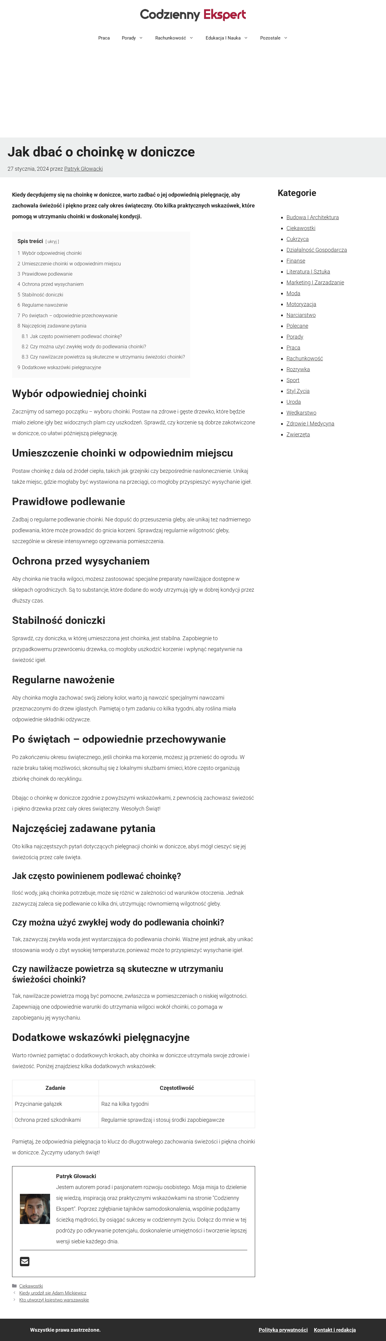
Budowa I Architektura (312, 217)
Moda (293, 293)
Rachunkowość (170, 38)
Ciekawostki (31, 1286)
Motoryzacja (301, 304)
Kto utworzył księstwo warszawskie (54, 1300)
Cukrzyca (297, 239)
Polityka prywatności (283, 1330)
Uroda (293, 402)
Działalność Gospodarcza (316, 250)
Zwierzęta (298, 434)
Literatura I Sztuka (308, 271)
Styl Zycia (298, 391)
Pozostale (270, 38)
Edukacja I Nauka (223, 38)
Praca (104, 38)
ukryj (52, 241)
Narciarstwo (301, 315)
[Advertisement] (193, 92)
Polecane (297, 326)
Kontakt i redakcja (335, 1330)
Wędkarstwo (301, 413)
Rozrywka (298, 369)
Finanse (295, 261)
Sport (292, 380)
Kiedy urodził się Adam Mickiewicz (52, 1293)
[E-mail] (25, 1263)
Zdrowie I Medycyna (310, 423)
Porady (129, 38)
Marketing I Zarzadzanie (315, 282)
